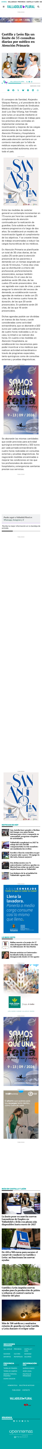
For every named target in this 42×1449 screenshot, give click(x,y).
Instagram (17, 520)
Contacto (26, 1390)
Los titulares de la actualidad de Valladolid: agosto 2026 (23, 874)
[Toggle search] (38, 7)
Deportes (7, 1357)
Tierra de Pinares (10, 1368)
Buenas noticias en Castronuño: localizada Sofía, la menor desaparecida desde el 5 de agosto (24, 954)
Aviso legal (27, 1371)
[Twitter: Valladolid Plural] (27, 82)
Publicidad (16, 1390)
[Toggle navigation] (3, 7)
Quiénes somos (28, 1368)
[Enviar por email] (8, 90)
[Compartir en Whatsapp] (37, 90)
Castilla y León (32, 2)
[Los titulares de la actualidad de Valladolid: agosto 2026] (5, 876)
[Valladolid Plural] (21, 6)
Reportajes (18, 1357)
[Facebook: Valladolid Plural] (29, 82)
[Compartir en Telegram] (28, 90)
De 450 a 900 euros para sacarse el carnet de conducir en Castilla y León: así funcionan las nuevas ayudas (20, 1256)
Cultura (17, 1354)
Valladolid (12, 2)
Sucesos (7, 1354)
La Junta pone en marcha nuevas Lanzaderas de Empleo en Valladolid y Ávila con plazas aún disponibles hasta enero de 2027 (19, 1220)
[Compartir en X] (18, 90)
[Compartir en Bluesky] (23, 90)
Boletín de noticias (26, 1385)
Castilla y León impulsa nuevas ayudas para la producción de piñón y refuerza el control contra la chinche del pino (21, 1291)
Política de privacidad (27, 1375)
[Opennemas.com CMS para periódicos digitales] (21, 1434)
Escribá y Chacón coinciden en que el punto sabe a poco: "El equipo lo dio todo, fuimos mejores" (25, 854)
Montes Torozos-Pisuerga (10, 1375)
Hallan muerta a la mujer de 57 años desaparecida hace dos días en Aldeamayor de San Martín (24, 944)
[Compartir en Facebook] (13, 90)
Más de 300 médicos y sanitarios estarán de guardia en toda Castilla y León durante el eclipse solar (20, 1326)
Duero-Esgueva (9, 1379)
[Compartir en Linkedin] (32, 90)
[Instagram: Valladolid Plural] (31, 82)
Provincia (21, 2)
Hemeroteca (12, 1385)
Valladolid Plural (17, 81)
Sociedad (27, 1354)
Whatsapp (8, 520)
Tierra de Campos (10, 1371)
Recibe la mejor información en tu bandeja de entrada (21, 527)
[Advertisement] (21, 491)
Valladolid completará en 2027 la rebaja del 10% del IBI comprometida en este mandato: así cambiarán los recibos (24, 845)
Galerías (27, 1357)
